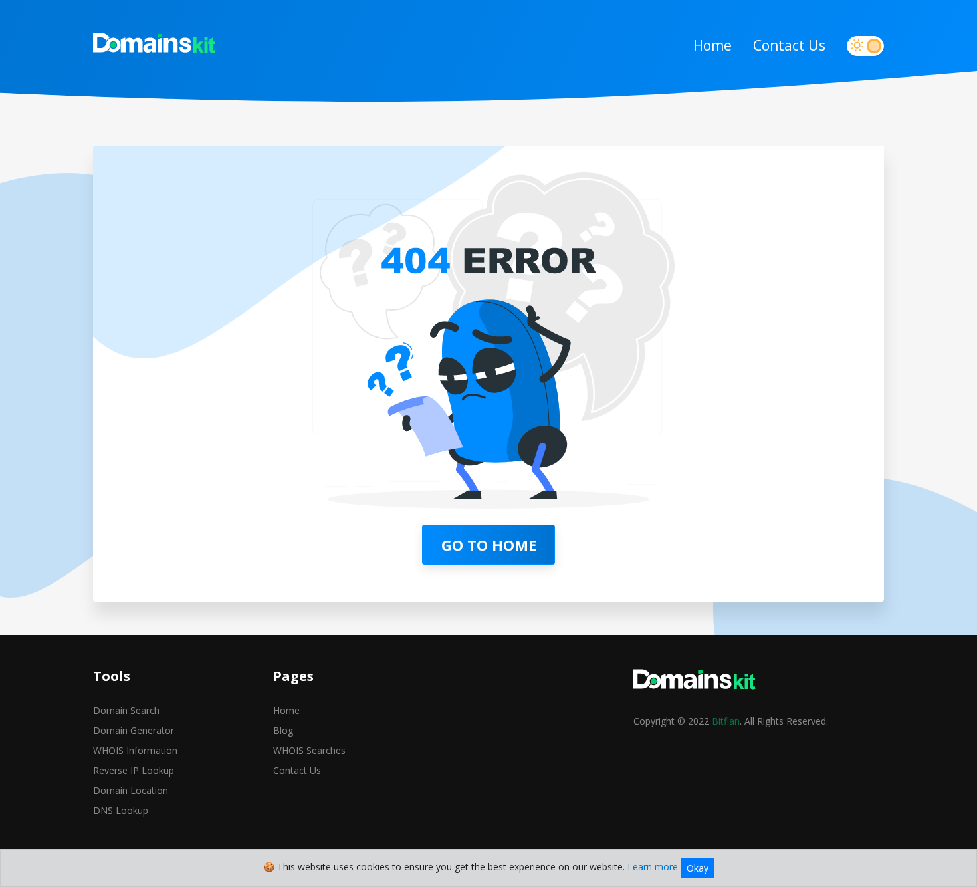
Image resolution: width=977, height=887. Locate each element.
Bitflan (726, 721)
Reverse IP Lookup (133, 770)
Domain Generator (133, 730)
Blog (283, 730)
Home (712, 45)
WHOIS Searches (309, 750)
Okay (697, 868)
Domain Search (126, 710)
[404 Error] (154, 46)
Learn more (652, 866)
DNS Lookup (120, 810)
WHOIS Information (135, 750)
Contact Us (789, 45)
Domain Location (130, 790)
